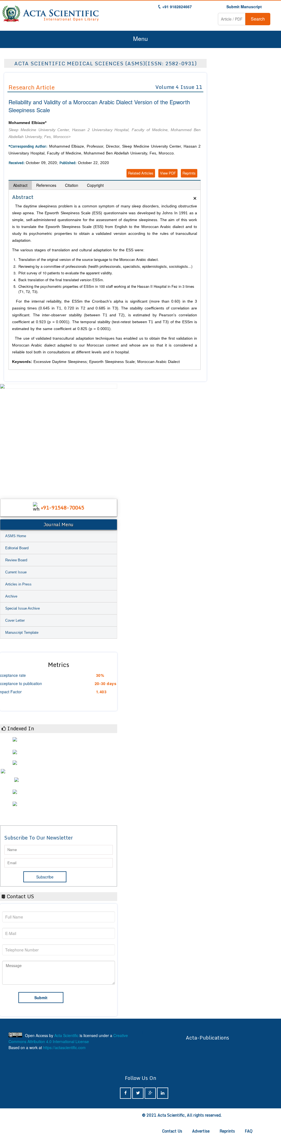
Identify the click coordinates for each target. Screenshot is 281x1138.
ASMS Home (15, 536)
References (46, 185)
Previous (7, 439)
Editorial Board (17, 548)
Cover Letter (15, 620)
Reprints (189, 173)
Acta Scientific (66, 1035)
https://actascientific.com (64, 1047)
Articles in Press (18, 584)
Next (110, 439)
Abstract (20, 185)
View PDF (168, 173)
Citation (71, 185)
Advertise (201, 1131)
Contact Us (172, 1131)
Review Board (16, 560)
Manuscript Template (21, 632)
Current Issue (16, 572)
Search (258, 19)
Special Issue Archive (22, 608)
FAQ (248, 1131)
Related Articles (140, 173)
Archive (11, 596)
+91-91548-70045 (62, 507)
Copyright (95, 185)
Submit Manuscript (244, 6)
